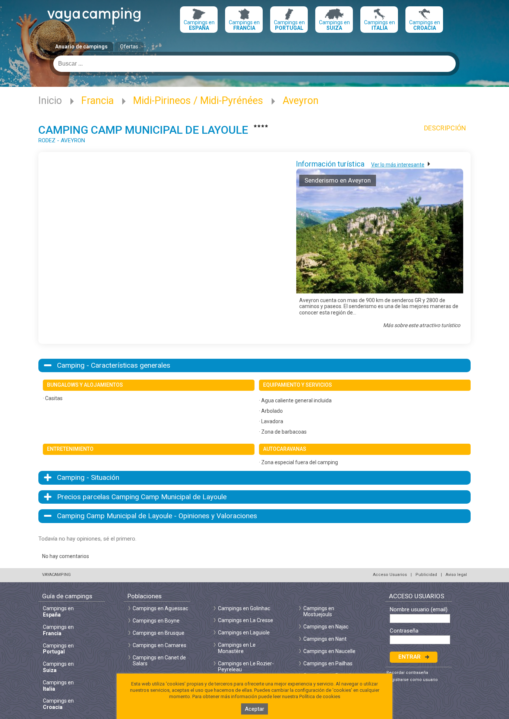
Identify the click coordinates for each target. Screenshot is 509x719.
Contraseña (404, 631)
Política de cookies (319, 696)
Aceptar (254, 709)
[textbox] (254, 64)
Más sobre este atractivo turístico (421, 325)
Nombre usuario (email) (419, 609)
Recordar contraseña (407, 672)
